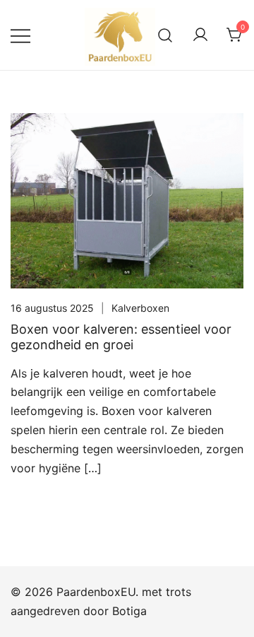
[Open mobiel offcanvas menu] (20, 35)
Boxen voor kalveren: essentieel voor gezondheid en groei (121, 337)
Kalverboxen (140, 308)
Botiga (129, 611)
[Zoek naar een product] (165, 35)
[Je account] (200, 35)
